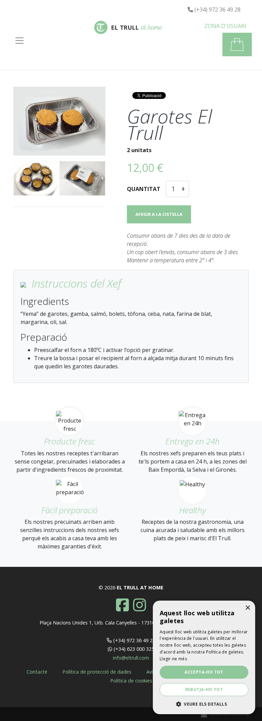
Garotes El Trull (169, 124)
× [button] (247, 607)
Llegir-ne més (173, 659)
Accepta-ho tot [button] (204, 672)
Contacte (37, 671)
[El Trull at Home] (128, 29)
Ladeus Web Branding (229, 714)
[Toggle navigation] (19, 40)
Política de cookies (131, 680)
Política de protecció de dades (96, 671)
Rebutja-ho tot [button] (204, 689)
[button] (225, 26)
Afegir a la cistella (159, 214)
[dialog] (204, 657)
